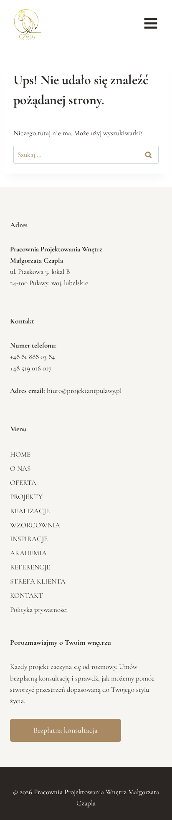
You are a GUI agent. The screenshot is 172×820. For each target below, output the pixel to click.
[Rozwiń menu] (150, 23)
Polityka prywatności (39, 609)
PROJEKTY (26, 496)
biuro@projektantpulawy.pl (84, 390)
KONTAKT (26, 595)
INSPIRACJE (29, 538)
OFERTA (23, 482)
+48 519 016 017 (30, 368)
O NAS (20, 468)
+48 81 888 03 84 (32, 356)
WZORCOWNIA (35, 525)
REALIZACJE (30, 511)
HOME (20, 454)
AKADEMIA (28, 553)
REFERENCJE (30, 567)
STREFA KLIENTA (38, 581)
